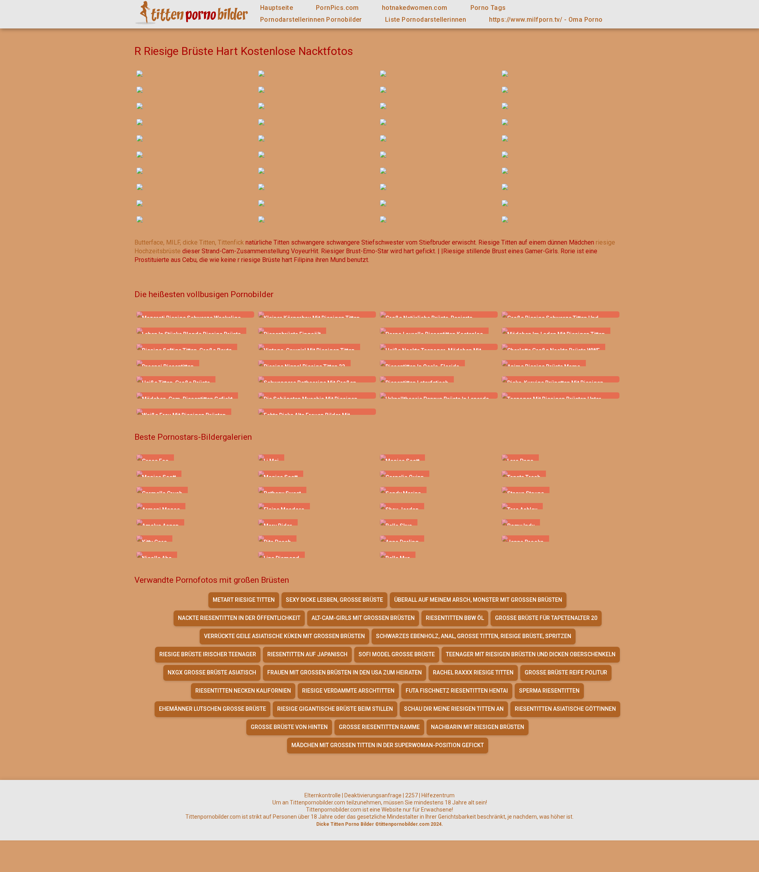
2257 (411, 795)
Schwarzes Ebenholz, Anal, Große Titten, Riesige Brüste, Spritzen (473, 636)
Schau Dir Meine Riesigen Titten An (454, 709)
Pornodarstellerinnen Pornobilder (311, 19)
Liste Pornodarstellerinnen (425, 19)
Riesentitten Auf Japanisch (307, 654)
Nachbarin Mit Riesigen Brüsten (477, 727)
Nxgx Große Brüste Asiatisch (212, 672)
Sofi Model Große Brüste (397, 654)
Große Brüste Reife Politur (566, 672)
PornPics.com (337, 7)
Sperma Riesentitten (549, 690)
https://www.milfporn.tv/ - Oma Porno (545, 19)
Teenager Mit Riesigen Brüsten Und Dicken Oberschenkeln (531, 654)
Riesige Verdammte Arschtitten (348, 690)
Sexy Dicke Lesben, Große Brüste (334, 600)
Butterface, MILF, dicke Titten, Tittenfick (189, 242)
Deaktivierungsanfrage (373, 795)
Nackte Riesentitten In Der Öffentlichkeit (239, 618)
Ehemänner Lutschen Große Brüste (212, 709)
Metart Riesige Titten (244, 600)
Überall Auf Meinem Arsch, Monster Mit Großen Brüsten (478, 600)
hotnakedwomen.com (414, 7)
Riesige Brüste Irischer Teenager (207, 654)
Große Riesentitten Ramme (379, 727)
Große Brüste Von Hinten (289, 727)
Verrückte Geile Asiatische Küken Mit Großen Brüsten (284, 636)
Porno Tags (488, 7)
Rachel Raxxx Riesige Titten (473, 672)
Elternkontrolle (322, 795)
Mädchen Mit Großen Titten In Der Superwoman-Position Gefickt (387, 745)
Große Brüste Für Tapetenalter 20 (546, 618)
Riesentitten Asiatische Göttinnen (565, 709)
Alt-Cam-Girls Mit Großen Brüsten (363, 618)
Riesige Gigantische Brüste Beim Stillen (335, 709)
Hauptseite (276, 7)
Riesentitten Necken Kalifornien (243, 690)
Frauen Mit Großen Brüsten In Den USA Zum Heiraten (344, 672)
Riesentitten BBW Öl (455, 618)
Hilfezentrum (438, 795)
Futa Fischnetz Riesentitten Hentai (457, 690)
